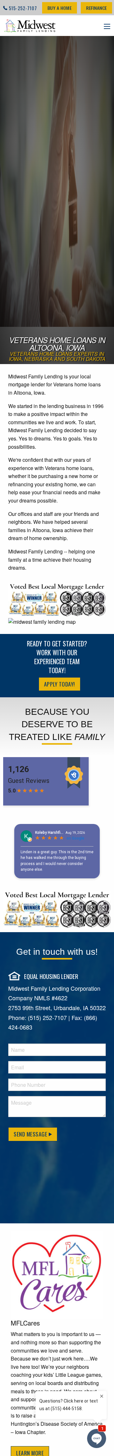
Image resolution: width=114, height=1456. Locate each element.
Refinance (96, 8)
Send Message (31, 1134)
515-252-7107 (23, 8)
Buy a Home (60, 8)
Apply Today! (59, 684)
